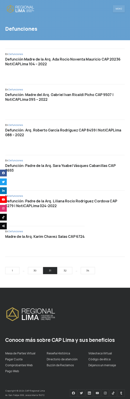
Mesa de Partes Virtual (20, 353)
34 (87, 270)
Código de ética (99, 359)
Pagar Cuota (14, 359)
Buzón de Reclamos (60, 365)
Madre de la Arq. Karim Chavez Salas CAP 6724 (45, 236)
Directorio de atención (62, 359)
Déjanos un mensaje (102, 365)
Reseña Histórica (58, 353)
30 (35, 270)
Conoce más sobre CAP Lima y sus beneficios (60, 339)
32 (65, 270)
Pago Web (12, 371)
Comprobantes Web (19, 365)
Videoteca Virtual (100, 353)
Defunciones (15, 54)
